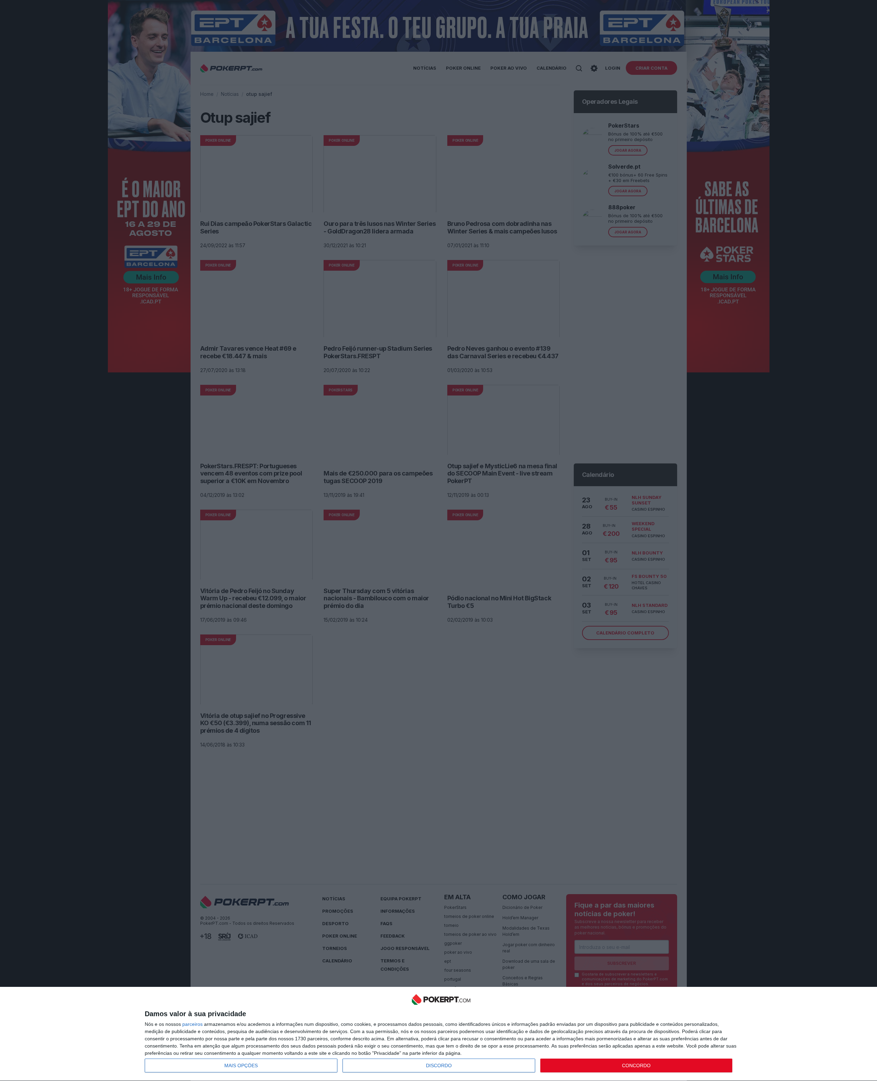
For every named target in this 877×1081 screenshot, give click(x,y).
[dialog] (441, 1034)
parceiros (192, 1024)
